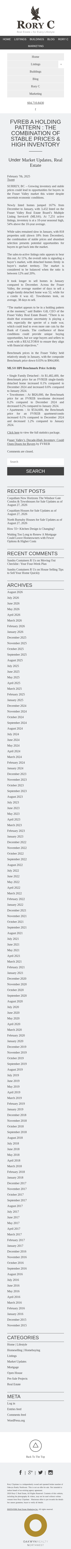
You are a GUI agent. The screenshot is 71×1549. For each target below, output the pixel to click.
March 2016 (14, 1302)
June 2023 (13, 808)
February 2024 (16, 762)
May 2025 (13, 677)
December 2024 (16, 705)
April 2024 (13, 751)
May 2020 (13, 1018)
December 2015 (16, 1319)
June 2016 (13, 1285)
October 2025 (15, 648)
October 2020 (15, 990)
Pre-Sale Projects (17, 1378)
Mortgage (13, 1367)
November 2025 (17, 643)
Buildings (37, 39)
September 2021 (17, 927)
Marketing (36, 46)
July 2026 (13, 597)
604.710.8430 (35, 102)
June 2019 (13, 1080)
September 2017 (17, 1200)
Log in (11, 1403)
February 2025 (16, 694)
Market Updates (36, 159)
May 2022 (13, 882)
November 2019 (17, 1052)
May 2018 (13, 1154)
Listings (12, 1355)
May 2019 (13, 1086)
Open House (14, 1372)
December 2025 (16, 637)
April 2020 (13, 1024)
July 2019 (13, 1075)
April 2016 (13, 1297)
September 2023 (17, 791)
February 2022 (16, 899)
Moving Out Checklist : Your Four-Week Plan (31, 562)
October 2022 (15, 853)
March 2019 (14, 1098)
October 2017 (15, 1194)
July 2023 (13, 802)
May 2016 (13, 1291)
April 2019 (13, 1092)
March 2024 (14, 756)
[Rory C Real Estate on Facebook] (20, 1473)
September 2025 (17, 654)
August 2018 (15, 1137)
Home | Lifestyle (17, 1344)
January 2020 (15, 1041)
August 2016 (15, 1274)
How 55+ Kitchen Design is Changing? (31, 528)
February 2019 (16, 1103)
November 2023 (17, 779)
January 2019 (15, 1109)
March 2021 (14, 961)
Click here (13, 432)
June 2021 (13, 944)
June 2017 (13, 1217)
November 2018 (17, 1120)
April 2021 (13, 955)
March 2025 (14, 688)
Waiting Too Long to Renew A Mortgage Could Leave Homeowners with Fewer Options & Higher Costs (31, 538)
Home (7, 39)
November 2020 (17, 984)
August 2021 (15, 933)
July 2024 (13, 734)
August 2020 (15, 1001)
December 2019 (16, 1046)
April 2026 (13, 614)
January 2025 (15, 700)
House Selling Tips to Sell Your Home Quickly (35, 571)
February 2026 (16, 626)
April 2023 (13, 819)
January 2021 (15, 972)
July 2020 (13, 1007)
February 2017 (16, 1240)
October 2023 (15, 785)
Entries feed (14, 1409)
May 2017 (13, 1223)
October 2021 (15, 921)
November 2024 (17, 711)
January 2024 (15, 768)
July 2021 (13, 938)
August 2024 (15, 728)
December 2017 (16, 1183)
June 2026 (13, 603)
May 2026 (13, 609)
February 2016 (16, 1308)
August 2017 (15, 1206)
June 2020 (13, 1012)
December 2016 (16, 1251)
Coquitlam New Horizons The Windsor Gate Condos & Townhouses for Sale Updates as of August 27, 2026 (34, 501)
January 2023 (15, 836)
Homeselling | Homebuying (23, 1350)
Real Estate (14, 1384)
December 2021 (16, 910)
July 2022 (13, 870)
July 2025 (13, 666)
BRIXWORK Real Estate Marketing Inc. (22, 1509)
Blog (51, 39)
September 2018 (17, 1132)
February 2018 (16, 1171)
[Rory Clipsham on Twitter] (40, 1473)
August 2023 (15, 796)
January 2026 (15, 631)
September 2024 (17, 722)
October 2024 (15, 717)
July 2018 (13, 1143)
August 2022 (15, 864)
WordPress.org (16, 1420)
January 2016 (15, 1314)
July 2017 (13, 1211)
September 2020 (17, 995)
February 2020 (16, 1035)
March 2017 (14, 1234)
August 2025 (15, 660)
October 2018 (15, 1126)
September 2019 (17, 1063)
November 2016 (17, 1257)
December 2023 (16, 774)
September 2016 (17, 1268)
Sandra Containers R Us (21, 560)
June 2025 (13, 671)
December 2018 (16, 1115)
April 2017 (13, 1228)
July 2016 (13, 1279)
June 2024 (13, 739)
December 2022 (16, 842)
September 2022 (17, 859)
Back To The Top (35, 1456)
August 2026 (15, 592)
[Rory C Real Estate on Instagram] (50, 1473)
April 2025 (13, 683)
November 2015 (17, 1325)
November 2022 (17, 847)
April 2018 (13, 1160)
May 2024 (13, 745)
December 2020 (16, 978)
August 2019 (15, 1069)
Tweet (11, 179)
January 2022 (15, 904)
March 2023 (14, 825)
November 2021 (17, 916)
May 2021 (13, 950)
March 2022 (14, 893)
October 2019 (15, 1058)
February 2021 (16, 967)
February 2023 (16, 830)
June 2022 (13, 876)
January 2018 (15, 1177)
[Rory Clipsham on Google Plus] (30, 1473)
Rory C (63, 39)
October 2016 (15, 1262)
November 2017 (17, 1189)
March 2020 (14, 1029)
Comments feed (16, 1414)
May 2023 (13, 813)
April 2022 (13, 887)
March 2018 (14, 1166)
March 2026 (14, 620)
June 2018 (13, 1149)
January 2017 (15, 1245)
